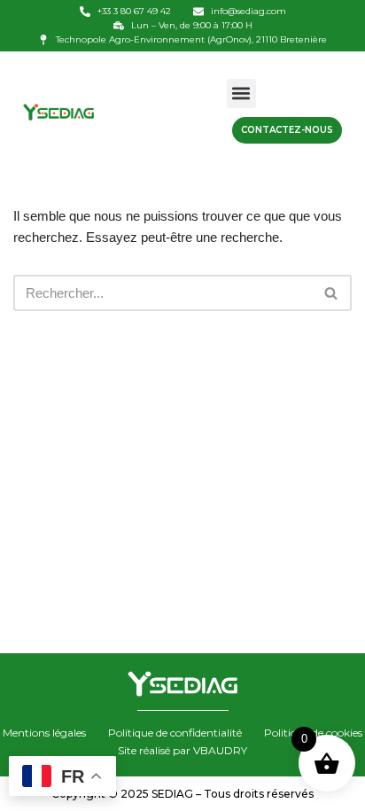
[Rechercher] (332, 293)
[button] (241, 93)
